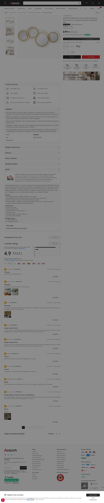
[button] (3, 500)
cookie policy (30, 499)
